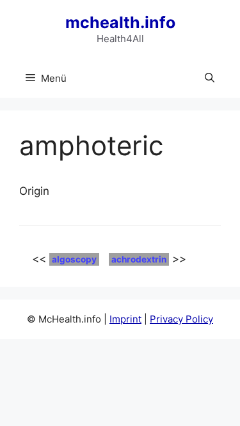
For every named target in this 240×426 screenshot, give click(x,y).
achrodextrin (138, 259)
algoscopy (74, 259)
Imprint (125, 319)
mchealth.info (120, 22)
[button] (209, 78)
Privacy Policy (181, 319)
